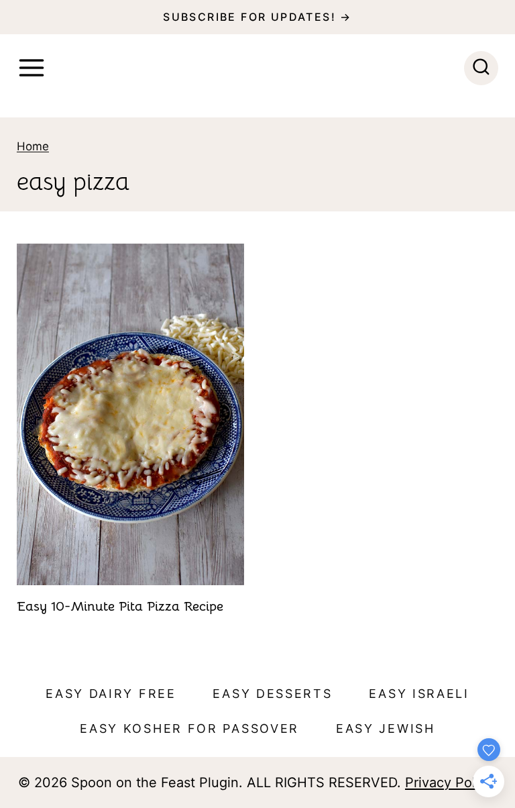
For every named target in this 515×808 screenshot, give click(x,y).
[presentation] (130, 414)
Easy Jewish (385, 728)
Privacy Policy (449, 782)
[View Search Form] (481, 68)
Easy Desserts (272, 694)
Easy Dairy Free (111, 694)
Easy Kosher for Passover (189, 728)
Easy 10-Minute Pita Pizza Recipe (120, 606)
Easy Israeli (419, 694)
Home (33, 146)
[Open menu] (31, 68)
